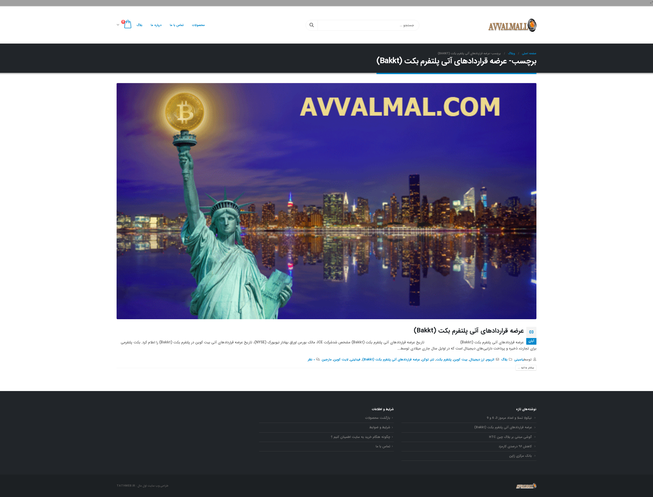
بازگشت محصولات (377, 418)
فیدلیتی (355, 359)
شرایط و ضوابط (379, 427)
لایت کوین (340, 359)
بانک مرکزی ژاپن (520, 456)
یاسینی (519, 359)
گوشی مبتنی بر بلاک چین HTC (510, 437)
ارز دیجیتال (476, 359)
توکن (425, 359)
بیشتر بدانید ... (526, 368)
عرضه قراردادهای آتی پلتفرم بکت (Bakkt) (469, 331)
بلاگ (139, 25)
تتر (432, 359)
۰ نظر (311, 359)
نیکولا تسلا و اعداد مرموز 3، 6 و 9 (509, 418)
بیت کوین (460, 359)
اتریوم (490, 359)
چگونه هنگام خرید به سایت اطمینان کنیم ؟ (360, 437)
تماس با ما (177, 25)
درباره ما (156, 25)
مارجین (327, 359)
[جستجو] (312, 25)
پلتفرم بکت (443, 359)
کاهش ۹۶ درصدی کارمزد (515, 446)
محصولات (198, 25)
